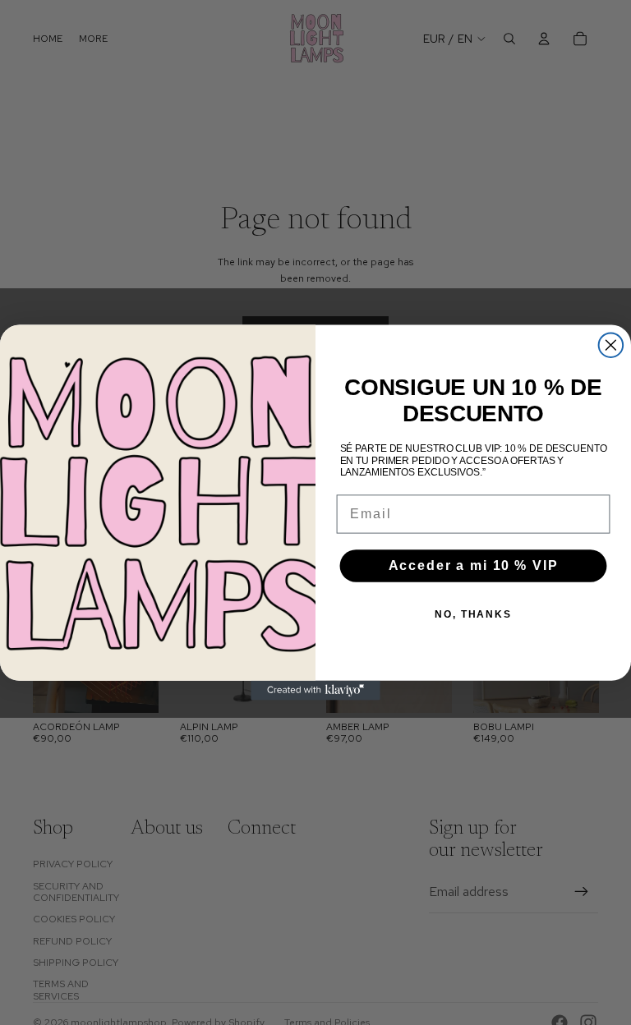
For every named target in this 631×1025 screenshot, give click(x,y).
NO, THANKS (473, 614)
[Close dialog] (611, 345)
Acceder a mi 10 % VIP (474, 565)
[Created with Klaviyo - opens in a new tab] (315, 691)
